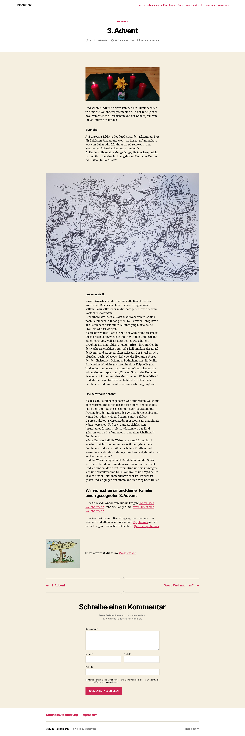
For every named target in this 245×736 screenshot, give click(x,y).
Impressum (89, 715)
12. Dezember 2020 (124, 40)
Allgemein (122, 21)
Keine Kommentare (150, 40)
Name (89, 654)
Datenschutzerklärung (62, 715)
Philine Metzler (101, 40)
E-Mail (127, 654)
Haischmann (23, 5)
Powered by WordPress (84, 728)
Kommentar (91, 629)
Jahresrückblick (194, 5)
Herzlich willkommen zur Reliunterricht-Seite (160, 5)
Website (89, 667)
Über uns (210, 5)
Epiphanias (140, 522)
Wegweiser (224, 5)
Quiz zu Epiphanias (146, 526)
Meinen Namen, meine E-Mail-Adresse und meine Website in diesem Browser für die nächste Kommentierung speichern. (124, 681)
